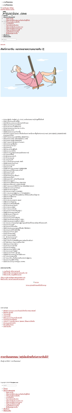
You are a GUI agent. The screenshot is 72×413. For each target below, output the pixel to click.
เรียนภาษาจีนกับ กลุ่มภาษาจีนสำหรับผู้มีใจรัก (18, 20)
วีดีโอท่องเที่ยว (7, 36)
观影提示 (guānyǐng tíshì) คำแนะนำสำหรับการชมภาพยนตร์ (19, 310)
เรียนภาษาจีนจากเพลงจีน (13, 22)
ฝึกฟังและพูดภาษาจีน (12, 33)
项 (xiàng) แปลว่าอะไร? (9, 323)
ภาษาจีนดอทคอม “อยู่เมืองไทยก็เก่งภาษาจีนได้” (25, 357)
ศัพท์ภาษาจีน (9, 18)
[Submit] (3, 23)
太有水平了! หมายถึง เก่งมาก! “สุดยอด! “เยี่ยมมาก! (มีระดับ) (19, 321)
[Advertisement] (36, 107)
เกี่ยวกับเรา (6, 35)
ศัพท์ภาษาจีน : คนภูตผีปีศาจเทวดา (12, 274)
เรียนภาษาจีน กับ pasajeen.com (14, 27)
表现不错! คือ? (7, 326)
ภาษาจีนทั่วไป (10, 23)
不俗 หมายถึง (6, 316)
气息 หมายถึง (6, 314)
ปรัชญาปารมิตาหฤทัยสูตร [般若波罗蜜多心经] (13, 277)
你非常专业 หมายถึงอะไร (10, 319)
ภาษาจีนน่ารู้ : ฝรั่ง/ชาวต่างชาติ (11, 271)
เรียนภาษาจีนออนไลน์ (9, 17)
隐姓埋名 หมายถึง (8, 312)
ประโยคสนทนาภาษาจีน (12, 31)
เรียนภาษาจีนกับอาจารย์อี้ (13, 30)
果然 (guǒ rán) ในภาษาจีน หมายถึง (12, 317)
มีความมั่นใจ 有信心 (8, 324)
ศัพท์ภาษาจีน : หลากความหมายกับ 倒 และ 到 (12, 279)
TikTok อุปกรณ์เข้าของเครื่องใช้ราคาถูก (36, 285)
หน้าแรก (5, 15)
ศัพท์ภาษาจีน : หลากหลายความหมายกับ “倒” (15, 273)
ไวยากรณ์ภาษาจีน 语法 (12, 25)
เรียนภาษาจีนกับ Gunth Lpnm (14, 28)
